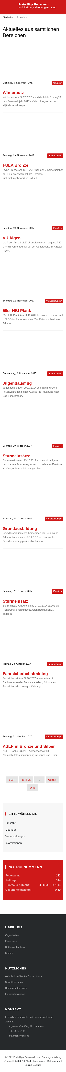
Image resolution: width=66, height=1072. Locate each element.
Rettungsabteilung (15, 947)
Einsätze (10, 823)
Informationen (13, 843)
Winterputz (13, 92)
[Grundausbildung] (33, 496)
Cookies (37, 1065)
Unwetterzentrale (14, 982)
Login (28, 1065)
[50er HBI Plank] (33, 278)
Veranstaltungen (15, 836)
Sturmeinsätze (16, 456)
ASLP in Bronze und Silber (29, 746)
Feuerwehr (11, 941)
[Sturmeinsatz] (33, 569)
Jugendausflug (17, 383)
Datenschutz (53, 1061)
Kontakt (9, 953)
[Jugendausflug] (33, 351)
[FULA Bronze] (33, 133)
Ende (32, 788)
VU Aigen (12, 238)
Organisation (12, 935)
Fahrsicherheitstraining (25, 673)
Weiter (52, 780)
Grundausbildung (20, 528)
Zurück (26, 780)
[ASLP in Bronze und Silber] (33, 714)
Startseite (8, 17)
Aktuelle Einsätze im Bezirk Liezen (23, 976)
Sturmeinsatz (15, 601)
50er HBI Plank (17, 310)
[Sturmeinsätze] (33, 424)
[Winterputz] (33, 60)
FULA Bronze (15, 165)
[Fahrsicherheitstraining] (33, 641)
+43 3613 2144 (17, 1031)
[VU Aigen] (33, 206)
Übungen (11, 829)
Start (12, 780)
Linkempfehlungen (15, 994)
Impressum (39, 1061)
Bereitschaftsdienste (16, 988)
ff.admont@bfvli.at (19, 1035)
